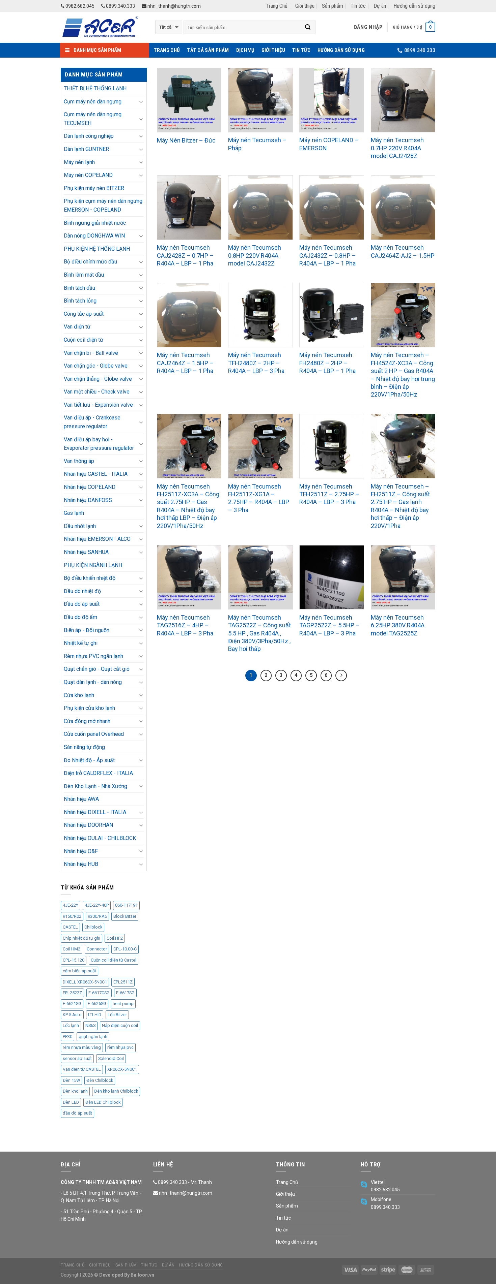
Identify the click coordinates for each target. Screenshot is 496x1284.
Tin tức (358, 6)
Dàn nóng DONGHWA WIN (94, 235)
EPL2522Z (72, 992)
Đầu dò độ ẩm (80, 617)
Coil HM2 (71, 948)
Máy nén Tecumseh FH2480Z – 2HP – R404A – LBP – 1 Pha (327, 362)
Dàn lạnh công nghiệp (89, 136)
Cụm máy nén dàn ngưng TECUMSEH (92, 118)
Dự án (380, 6)
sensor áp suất (77, 1058)
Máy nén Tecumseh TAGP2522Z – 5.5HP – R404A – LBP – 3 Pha (329, 625)
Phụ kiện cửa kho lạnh (89, 708)
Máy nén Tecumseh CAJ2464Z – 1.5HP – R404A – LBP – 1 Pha (185, 362)
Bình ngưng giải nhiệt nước (95, 223)
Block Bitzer (124, 916)
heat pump (123, 1003)
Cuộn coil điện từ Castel (113, 960)
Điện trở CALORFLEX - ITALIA (98, 773)
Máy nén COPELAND (88, 175)
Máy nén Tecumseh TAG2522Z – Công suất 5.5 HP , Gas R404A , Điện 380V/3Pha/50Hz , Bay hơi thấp (259, 633)
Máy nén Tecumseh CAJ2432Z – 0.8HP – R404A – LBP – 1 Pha (327, 255)
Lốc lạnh (71, 1025)
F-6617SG (125, 992)
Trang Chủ (276, 6)
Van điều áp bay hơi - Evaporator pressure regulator (99, 443)
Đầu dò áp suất (82, 604)
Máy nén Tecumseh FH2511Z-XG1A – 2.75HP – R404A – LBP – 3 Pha (258, 498)
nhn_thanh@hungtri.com (173, 6)
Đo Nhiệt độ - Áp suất (89, 760)
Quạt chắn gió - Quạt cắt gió (97, 669)
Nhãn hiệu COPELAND (89, 487)
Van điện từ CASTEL (82, 1069)
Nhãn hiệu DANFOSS (88, 500)
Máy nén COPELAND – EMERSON (329, 143)
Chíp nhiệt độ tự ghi (81, 938)
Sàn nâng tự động (84, 747)
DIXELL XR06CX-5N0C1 (85, 981)
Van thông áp (79, 461)
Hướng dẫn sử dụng (414, 6)
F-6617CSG (99, 992)
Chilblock (93, 927)
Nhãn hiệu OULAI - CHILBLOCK (100, 838)
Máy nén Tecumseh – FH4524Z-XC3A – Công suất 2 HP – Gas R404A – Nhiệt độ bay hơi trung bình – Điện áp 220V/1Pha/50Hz (403, 374)
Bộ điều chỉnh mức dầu (90, 261)
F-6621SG (72, 1003)
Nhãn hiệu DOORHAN (88, 825)
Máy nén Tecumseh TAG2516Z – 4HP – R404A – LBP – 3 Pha (185, 625)
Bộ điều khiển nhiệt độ (89, 578)
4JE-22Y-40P (97, 905)
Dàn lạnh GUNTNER (86, 149)
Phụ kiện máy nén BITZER (94, 188)
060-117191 (126, 905)
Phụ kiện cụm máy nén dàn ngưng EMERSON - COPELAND (103, 205)
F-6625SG (97, 1003)
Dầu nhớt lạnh (80, 526)
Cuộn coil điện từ (83, 340)
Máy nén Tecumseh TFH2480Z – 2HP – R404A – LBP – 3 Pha (256, 362)
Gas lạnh (74, 513)
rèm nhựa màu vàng (82, 1047)
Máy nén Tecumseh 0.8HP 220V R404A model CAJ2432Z (254, 255)
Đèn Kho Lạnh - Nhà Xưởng (95, 786)
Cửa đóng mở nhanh (87, 721)
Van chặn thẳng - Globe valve (98, 379)
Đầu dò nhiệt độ (82, 591)
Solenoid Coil (111, 1058)
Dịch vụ (245, 50)
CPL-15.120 (73, 960)
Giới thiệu (304, 6)
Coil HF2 (115, 938)
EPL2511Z (123, 981)
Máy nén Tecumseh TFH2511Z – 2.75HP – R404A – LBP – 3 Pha (329, 494)
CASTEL (70, 927)
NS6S (90, 1025)
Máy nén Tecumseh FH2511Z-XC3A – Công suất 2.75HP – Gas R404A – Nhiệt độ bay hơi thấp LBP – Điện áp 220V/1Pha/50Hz (188, 506)
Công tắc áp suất (84, 314)
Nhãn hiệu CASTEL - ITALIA (96, 474)
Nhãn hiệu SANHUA (86, 552)
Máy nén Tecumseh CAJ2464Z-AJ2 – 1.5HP (403, 251)
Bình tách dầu (79, 288)
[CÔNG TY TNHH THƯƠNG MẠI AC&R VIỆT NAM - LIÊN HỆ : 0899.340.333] (103, 27)
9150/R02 (72, 916)
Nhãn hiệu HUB (81, 864)
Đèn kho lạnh (75, 1091)
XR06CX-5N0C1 (122, 1069)
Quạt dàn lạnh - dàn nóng (93, 682)
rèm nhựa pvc (120, 1047)
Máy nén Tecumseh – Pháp (257, 143)
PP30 (67, 1036)
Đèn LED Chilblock (102, 1102)
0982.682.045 (79, 6)
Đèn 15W (71, 1080)
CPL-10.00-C (125, 948)
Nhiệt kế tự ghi (81, 643)
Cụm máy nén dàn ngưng (92, 101)
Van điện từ (77, 326)
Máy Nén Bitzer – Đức (186, 140)
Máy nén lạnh (79, 162)
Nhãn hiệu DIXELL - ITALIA (95, 812)
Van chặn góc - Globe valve (96, 366)
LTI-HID (94, 1014)
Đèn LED (71, 1102)
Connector (97, 948)
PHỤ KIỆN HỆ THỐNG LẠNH (97, 249)
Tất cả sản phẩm (208, 50)
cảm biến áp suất (79, 970)
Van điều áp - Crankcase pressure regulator (92, 422)
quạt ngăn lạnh (93, 1036)
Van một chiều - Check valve (97, 391)
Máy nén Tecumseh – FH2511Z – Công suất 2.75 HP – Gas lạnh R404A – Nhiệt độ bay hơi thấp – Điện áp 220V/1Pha (400, 506)
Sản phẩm (332, 6)
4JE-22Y (70, 905)
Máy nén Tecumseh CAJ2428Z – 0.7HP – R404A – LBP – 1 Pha (185, 255)
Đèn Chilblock (99, 1080)
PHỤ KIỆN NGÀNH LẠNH (93, 565)
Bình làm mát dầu (84, 275)
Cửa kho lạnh (79, 695)
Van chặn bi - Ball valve (91, 353)
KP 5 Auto (72, 1014)
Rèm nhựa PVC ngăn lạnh (93, 656)
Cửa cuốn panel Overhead (94, 734)
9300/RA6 (97, 916)
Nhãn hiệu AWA (81, 799)
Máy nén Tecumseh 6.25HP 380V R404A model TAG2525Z (397, 625)
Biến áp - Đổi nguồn (86, 630)
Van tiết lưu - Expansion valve (98, 405)
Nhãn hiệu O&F (81, 851)
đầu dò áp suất (77, 1113)
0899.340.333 (120, 6)
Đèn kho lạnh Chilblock (116, 1091)
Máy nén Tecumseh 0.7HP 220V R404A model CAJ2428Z (397, 147)
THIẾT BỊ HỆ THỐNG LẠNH (95, 88)
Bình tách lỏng (80, 300)
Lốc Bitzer (117, 1014)
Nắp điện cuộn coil (120, 1025)
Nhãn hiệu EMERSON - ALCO (97, 539)
